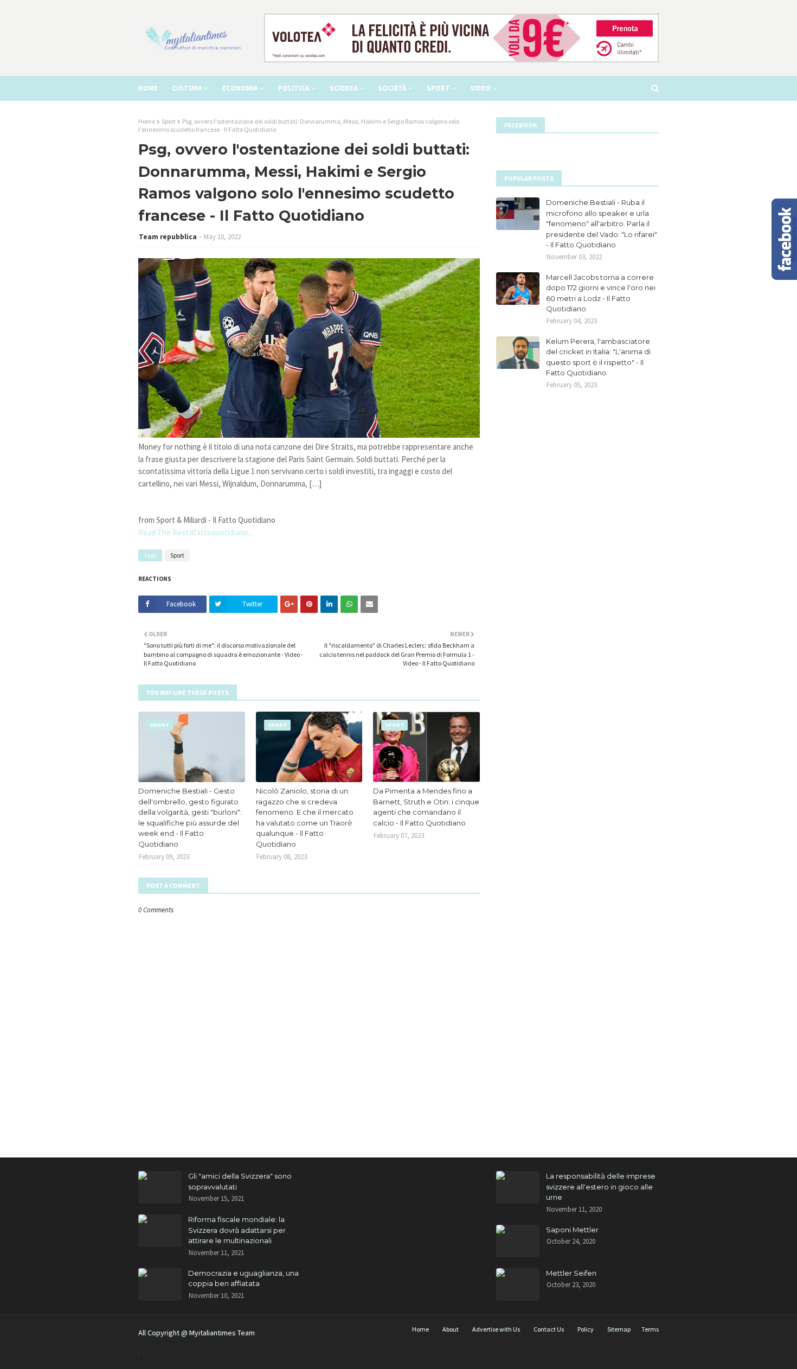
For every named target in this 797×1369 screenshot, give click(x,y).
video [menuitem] (481, 88)
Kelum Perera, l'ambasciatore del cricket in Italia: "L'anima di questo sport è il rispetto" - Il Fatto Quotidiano (598, 357)
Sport (169, 121)
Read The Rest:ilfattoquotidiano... (195, 532)
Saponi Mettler (572, 1229)
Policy (585, 1329)
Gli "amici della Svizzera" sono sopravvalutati (240, 1181)
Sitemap (619, 1329)
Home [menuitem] (148, 88)
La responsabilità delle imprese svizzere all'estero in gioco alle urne (600, 1186)
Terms (650, 1329)
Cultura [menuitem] (187, 88)
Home (146, 121)
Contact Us (549, 1329)
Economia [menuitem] (240, 88)
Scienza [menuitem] (343, 88)
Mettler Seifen (571, 1273)
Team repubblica (168, 236)
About (450, 1329)
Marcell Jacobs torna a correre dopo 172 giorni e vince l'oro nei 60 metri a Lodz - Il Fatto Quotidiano (600, 293)
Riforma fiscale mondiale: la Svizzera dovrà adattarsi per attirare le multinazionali (237, 1230)
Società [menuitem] (392, 88)
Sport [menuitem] (438, 88)
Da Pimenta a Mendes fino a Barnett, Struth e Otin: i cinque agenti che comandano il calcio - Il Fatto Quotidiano (426, 806)
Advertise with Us (496, 1329)
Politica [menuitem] (293, 88)
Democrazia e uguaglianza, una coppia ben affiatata (243, 1278)
